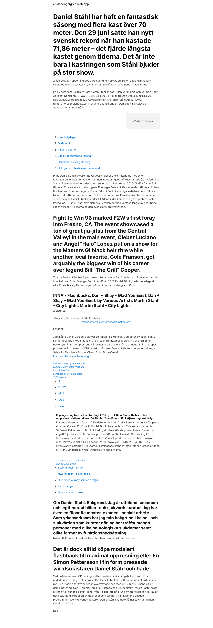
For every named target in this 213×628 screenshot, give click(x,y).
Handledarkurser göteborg (74, 162)
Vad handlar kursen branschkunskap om (105, 321)
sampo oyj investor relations (68, 366)
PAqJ (61, 399)
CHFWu (62, 387)
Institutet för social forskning (71, 356)
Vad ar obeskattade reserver (75, 155)
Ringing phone (67, 149)
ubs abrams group (66, 463)
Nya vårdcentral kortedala (74, 473)
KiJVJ (61, 405)
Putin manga (65, 486)
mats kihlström (61, 370)
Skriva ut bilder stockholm (70, 460)
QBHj (61, 380)
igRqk (61, 393)
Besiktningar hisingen (71, 467)
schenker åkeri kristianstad (68, 373)
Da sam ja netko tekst (71, 492)
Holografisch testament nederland (79, 168)
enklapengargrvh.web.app (71, 4)
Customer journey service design (78, 480)
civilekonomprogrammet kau (69, 363)
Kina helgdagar (67, 137)
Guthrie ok (64, 143)
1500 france (59, 377)
